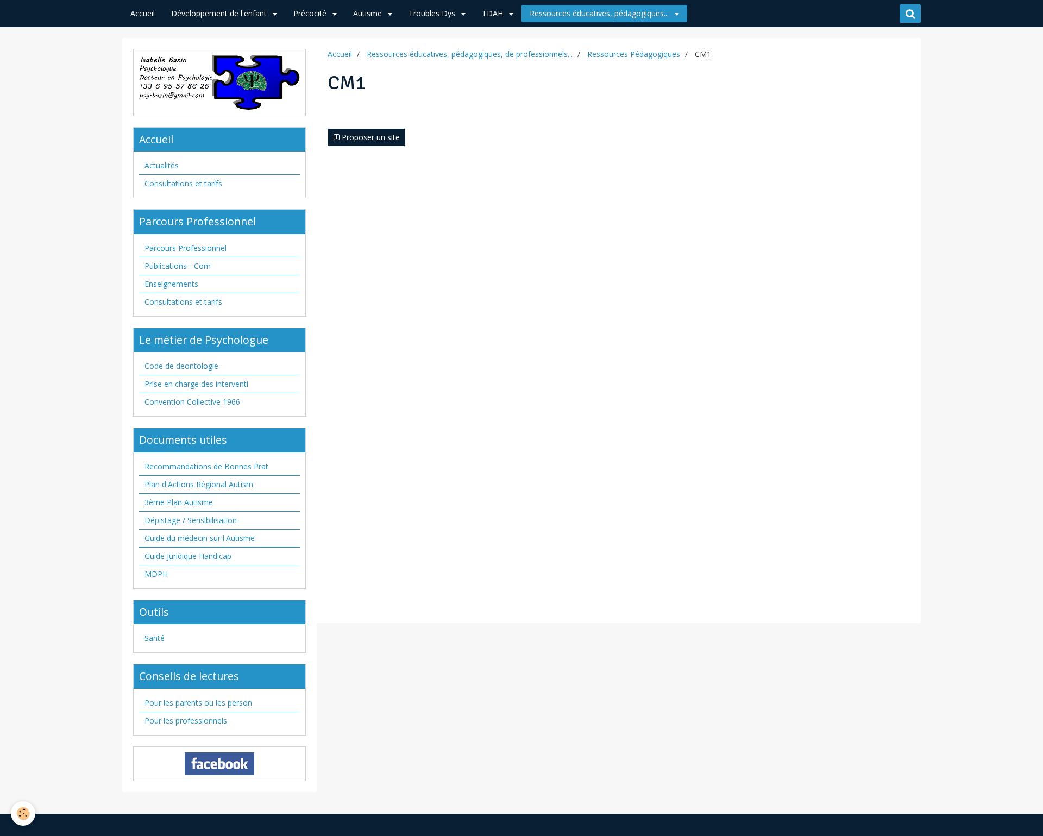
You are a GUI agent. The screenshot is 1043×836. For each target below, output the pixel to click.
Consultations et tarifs (183, 183)
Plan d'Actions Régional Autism (198, 484)
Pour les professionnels (185, 720)
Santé (154, 638)
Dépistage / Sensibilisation (190, 520)
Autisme (368, 13)
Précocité (311, 13)
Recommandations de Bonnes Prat (206, 466)
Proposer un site (370, 137)
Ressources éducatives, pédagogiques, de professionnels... (470, 54)
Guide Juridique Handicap (187, 556)
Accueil (142, 13)
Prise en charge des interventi (196, 384)
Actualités (161, 165)
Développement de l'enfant (220, 13)
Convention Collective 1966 (192, 402)
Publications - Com (177, 266)
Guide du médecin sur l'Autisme (199, 538)
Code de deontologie (181, 366)
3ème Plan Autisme (178, 502)
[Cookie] (23, 813)
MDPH (156, 574)
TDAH (493, 13)
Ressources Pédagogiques (633, 54)
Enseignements (171, 284)
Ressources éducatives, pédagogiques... (600, 13)
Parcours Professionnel (185, 248)
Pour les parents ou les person (198, 702)
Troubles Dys (433, 13)
